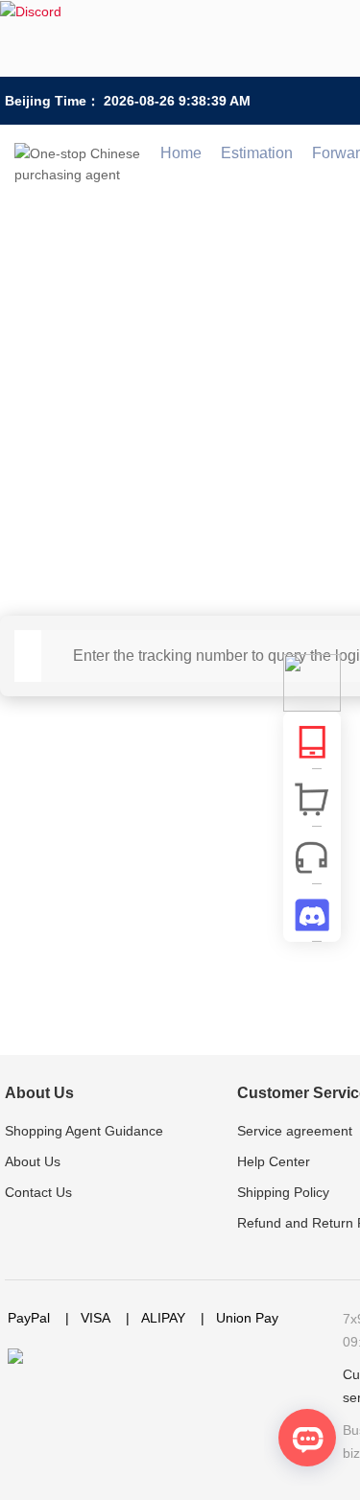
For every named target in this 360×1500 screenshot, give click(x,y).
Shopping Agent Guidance (84, 1130)
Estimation (257, 153)
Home (181, 153)
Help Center (273, 1161)
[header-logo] (82, 153)
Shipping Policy (283, 1192)
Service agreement (294, 1130)
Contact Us (38, 1192)
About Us (39, 1093)
